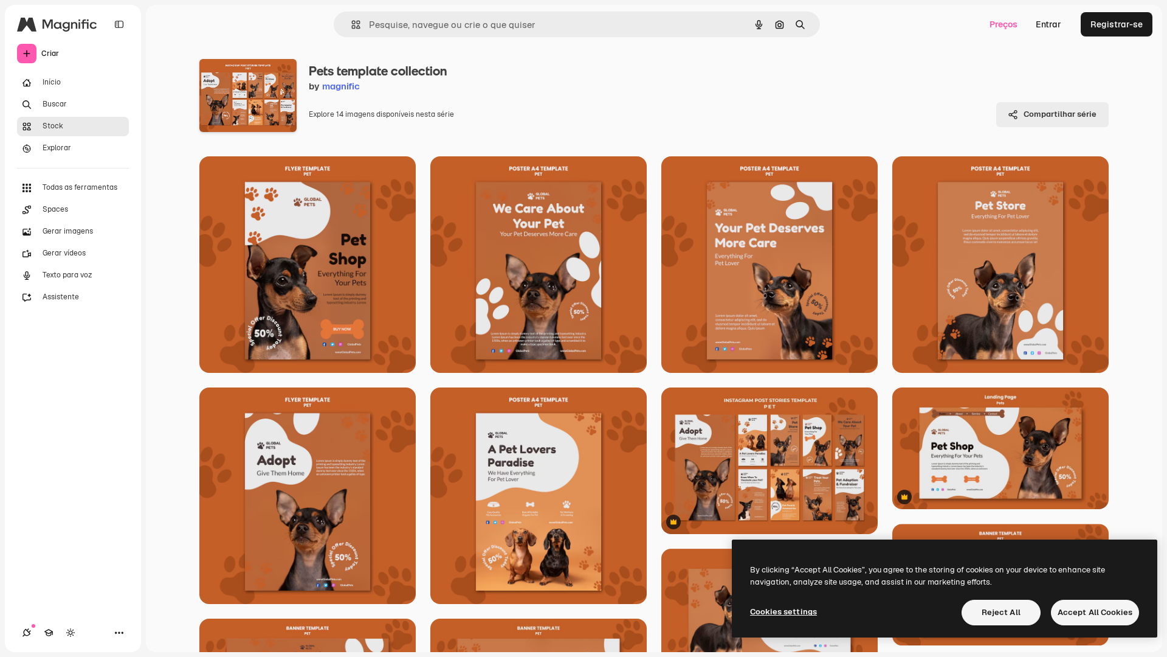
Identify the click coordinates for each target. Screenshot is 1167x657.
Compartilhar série (1060, 114)
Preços (1003, 24)
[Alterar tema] (70, 632)
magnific (341, 86)
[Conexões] (26, 632)
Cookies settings (783, 612)
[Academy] (48, 632)
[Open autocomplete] (351, 24)
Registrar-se (1116, 24)
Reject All (1001, 612)
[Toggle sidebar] (119, 24)
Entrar (1048, 24)
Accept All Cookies (1095, 612)
